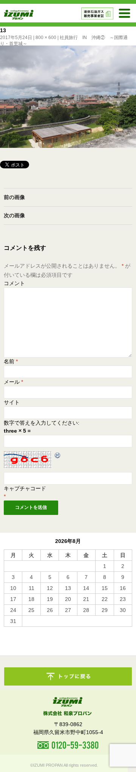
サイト (12, 402)
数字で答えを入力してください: (41, 423)
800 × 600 (46, 37)
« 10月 (12, 630)
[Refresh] (58, 455)
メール (13, 382)
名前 (11, 361)
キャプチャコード (25, 488)
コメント (14, 283)
